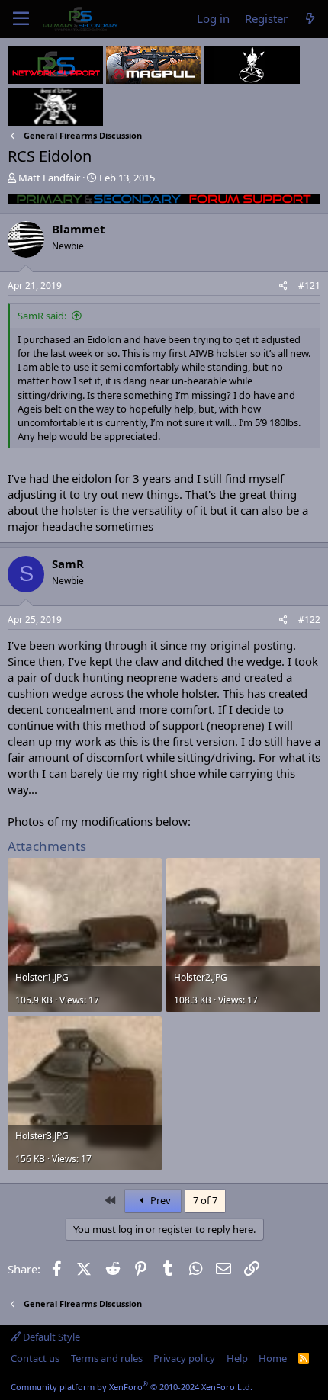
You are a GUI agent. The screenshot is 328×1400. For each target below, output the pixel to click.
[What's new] (310, 19)
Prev (159, 1200)
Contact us (35, 1358)
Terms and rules (107, 1358)
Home (273, 1358)
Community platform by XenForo (131, 1386)
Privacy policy (184, 1358)
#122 (309, 619)
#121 (309, 285)
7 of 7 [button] (205, 1200)
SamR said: (42, 316)
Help (237, 1358)
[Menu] (21, 19)
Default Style (50, 1337)
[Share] (283, 286)
